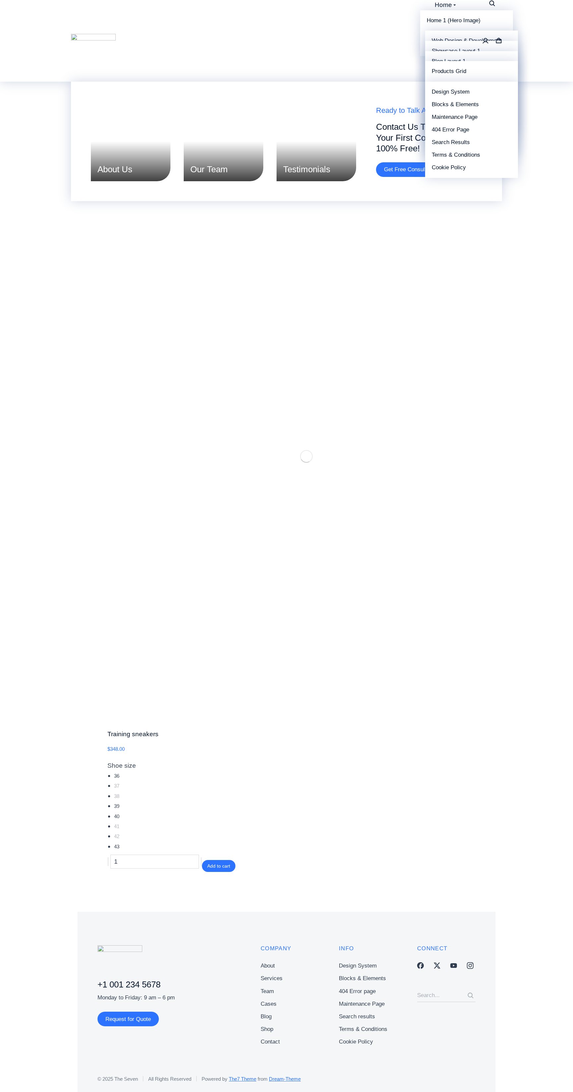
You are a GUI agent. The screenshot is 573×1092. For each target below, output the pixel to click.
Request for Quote (128, 1019)
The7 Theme (242, 1079)
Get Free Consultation (411, 169)
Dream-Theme (285, 1079)
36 (116, 776)
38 (116, 796)
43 (116, 846)
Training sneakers (133, 734)
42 (116, 836)
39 (116, 806)
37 (116, 786)
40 (116, 816)
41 (116, 826)
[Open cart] (498, 41)
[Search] (471, 995)
